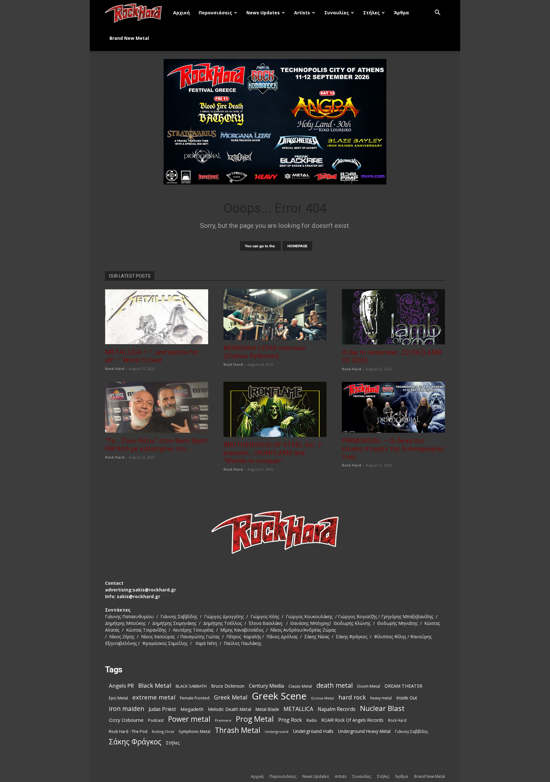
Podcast (156, 720)
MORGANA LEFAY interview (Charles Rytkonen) (264, 352)
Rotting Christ (163, 731)
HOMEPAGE (297, 246)
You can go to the (260, 246)
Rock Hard (114, 368)
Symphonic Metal (194, 731)
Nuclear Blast (382, 708)
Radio (312, 720)
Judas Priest (162, 709)
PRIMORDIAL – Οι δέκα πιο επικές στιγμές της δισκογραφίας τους (393, 448)
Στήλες (371, 13)
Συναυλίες (336, 13)
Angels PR (121, 685)
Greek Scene (279, 696)
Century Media (266, 686)
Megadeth (191, 709)
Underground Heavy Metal (364, 731)
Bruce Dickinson (227, 686)
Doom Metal (368, 686)
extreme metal (153, 697)
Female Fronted (194, 698)
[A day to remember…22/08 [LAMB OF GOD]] (393, 316)
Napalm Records (337, 709)
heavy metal (381, 697)
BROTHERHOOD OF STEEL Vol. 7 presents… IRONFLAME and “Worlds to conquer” (272, 453)
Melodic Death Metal (229, 709)
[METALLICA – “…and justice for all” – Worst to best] (156, 316)
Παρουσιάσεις (215, 13)
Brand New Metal (129, 38)
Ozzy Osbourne (126, 720)
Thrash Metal (237, 730)
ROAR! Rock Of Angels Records (352, 720)
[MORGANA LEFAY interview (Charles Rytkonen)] (275, 314)
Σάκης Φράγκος (135, 741)
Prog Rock (290, 720)
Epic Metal (118, 698)
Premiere (223, 720)
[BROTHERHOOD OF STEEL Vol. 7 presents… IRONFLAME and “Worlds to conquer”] (275, 409)
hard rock (352, 697)
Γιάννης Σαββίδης (411, 731)
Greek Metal (230, 697)
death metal (334, 685)
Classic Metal (300, 686)
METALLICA (298, 709)
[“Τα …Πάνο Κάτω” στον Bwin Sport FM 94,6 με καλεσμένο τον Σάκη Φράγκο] (156, 407)
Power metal (189, 719)
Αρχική (181, 13)
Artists (302, 13)
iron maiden (126, 708)
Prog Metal (255, 719)
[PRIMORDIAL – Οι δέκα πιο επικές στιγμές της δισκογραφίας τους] (393, 407)
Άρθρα (401, 13)
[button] (437, 13)
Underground (276, 731)
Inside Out (406, 698)
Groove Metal (322, 698)
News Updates (263, 13)
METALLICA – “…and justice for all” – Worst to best (151, 356)
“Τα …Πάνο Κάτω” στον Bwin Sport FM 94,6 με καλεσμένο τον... (156, 445)
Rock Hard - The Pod (128, 731)
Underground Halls (313, 731)
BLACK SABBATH (191, 686)
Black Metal (154, 685)
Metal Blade (267, 709)
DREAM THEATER (403, 686)
